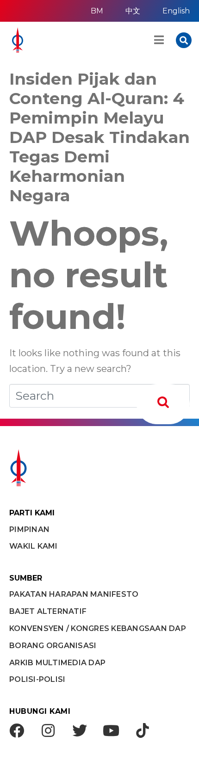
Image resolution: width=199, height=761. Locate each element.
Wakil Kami (33, 546)
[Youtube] (111, 730)
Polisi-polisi (37, 679)
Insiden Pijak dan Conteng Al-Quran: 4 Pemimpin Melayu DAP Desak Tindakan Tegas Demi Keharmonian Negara (99, 137)
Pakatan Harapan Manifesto (73, 594)
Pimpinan (29, 529)
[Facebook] (16, 730)
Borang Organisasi (52, 645)
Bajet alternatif (48, 611)
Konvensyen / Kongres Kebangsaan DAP (97, 628)
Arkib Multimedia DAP (57, 662)
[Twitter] (79, 730)
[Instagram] (48, 730)
